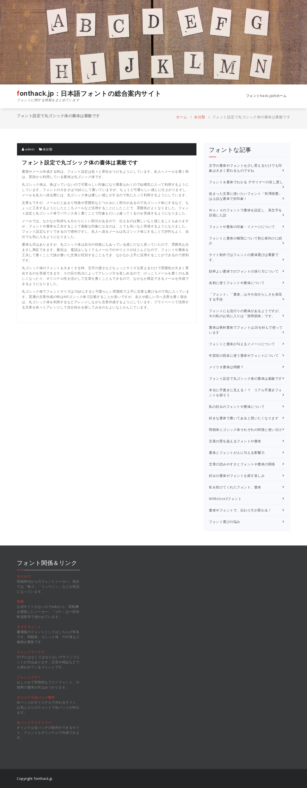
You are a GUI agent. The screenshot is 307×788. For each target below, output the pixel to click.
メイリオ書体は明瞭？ (226, 367)
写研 (20, 601)
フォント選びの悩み (224, 521)
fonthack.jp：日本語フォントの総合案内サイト (89, 96)
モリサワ (24, 576)
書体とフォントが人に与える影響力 (237, 452)
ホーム (181, 116)
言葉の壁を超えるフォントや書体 (235, 441)
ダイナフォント (29, 626)
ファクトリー (41, 722)
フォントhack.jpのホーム (266, 95)
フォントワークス (31, 652)
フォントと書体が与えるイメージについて (242, 344)
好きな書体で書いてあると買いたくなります (243, 418)
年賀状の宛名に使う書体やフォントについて (243, 355)
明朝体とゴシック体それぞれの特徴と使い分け (245, 429)
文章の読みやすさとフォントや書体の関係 (242, 464)
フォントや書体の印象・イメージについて (242, 226)
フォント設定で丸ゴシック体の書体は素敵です (245, 378)
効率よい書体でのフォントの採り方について (243, 271)
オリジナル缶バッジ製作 (36, 697)
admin (29, 149)
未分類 (199, 116)
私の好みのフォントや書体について (237, 406)
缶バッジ (24, 722)
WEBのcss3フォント (225, 498)
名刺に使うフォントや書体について (237, 282)
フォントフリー (29, 677)
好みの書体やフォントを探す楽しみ (237, 475)
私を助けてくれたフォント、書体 (235, 487)
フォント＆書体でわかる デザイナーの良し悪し (246, 182)
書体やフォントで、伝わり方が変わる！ (240, 510)
